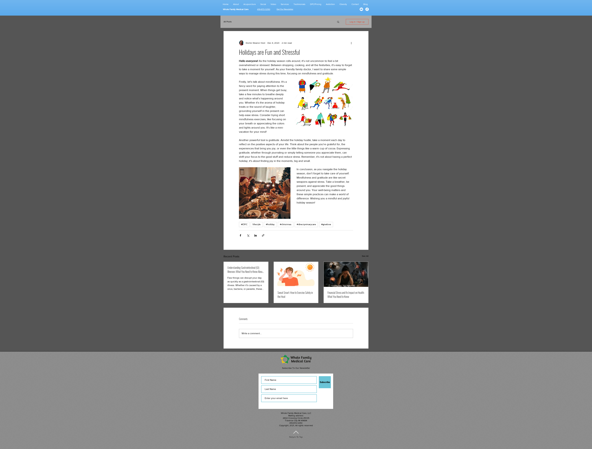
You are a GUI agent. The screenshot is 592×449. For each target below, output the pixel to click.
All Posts (228, 21)
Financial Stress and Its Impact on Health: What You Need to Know (345, 295)
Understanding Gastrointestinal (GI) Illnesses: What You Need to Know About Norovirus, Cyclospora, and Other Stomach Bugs (245, 270)
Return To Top (296, 437)
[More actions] (351, 43)
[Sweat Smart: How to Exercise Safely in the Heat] (296, 274)
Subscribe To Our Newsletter (296, 368)
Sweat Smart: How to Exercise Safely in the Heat (295, 295)
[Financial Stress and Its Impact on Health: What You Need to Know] (346, 274)
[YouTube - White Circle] (361, 9)
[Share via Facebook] (240, 235)
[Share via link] (263, 235)
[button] (338, 22)
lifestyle (257, 224)
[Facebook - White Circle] (367, 9)
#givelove (326, 224)
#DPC (244, 224)
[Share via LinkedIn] (255, 235)
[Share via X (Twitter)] (248, 235)
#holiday (270, 224)
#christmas (285, 224)
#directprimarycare (306, 224)
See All (365, 256)
